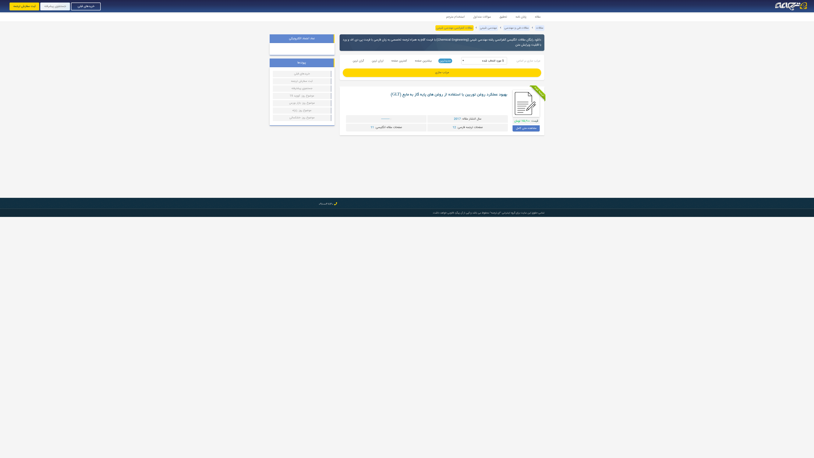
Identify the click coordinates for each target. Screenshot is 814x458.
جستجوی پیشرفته (55, 6)
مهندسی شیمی (488, 28)
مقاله (538, 17)
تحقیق (503, 17)
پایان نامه (521, 17)
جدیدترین (445, 61)
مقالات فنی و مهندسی (516, 28)
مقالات (539, 28)
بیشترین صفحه (423, 61)
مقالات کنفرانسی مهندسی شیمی (454, 28)
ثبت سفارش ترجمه (24, 6)
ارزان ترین (377, 61)
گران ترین (358, 61)
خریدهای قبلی (86, 6)
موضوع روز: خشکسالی (302, 117)
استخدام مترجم (455, 17)
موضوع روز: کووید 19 (302, 96)
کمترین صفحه (399, 61)
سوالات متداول (482, 17)
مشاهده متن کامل (526, 128)
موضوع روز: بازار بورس (302, 103)
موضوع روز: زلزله (301, 110)
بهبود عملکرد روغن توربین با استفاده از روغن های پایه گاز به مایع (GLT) (449, 95)
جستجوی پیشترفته (301, 88)
